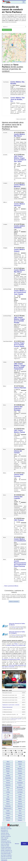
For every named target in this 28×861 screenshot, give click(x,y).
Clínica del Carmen (18, 452)
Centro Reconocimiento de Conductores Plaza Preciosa (20, 563)
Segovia (20, 808)
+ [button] (3, 35)
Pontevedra (8, 806)
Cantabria (20, 773)
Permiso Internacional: (8, 707)
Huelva (20, 785)
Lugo (8, 796)
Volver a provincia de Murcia (10, 585)
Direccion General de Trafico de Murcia (17, 624)
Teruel (20, 813)
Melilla (20, 799)
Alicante (8, 763)
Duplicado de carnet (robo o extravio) (11, 704)
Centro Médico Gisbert (19, 250)
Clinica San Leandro (18, 497)
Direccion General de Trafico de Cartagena (17, 632)
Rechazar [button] (17, 843)
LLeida (20, 794)
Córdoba (20, 778)
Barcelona (20, 768)
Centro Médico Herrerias (19, 204)
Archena (9, 750)
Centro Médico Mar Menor (19, 135)
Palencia (20, 803)
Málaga (8, 799)
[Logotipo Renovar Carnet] (14, 826)
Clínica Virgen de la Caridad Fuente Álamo (19, 344)
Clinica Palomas (20, 388)
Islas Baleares (20, 787)
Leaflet (14, 61)
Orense (8, 803)
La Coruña (20, 789)
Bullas (14, 750)
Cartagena (19, 750)
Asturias (8, 766)
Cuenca (8, 780)
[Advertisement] (14, 77)
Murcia (4, 754)
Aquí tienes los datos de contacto (17, 627)
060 (22, 637)
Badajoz (8, 768)
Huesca (8, 787)
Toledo (8, 815)
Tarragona (8, 813)
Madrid (20, 796)
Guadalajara (20, 782)
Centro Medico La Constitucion (20, 540)
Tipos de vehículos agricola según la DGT (19, 742)
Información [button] (4, 860)
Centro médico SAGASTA (19, 226)
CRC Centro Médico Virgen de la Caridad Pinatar (19, 320)
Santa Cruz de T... (8, 808)
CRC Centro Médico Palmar (19, 431)
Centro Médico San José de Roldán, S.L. (17, 99)
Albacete (20, 761)
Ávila (20, 766)
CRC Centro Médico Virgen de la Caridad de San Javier (20, 158)
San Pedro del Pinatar (18, 754)
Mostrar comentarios (14, 601)
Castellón (8, 775)
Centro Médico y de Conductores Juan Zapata (20, 292)
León (8, 794)
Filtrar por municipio (7, 29)
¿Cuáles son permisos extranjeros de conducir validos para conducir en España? (18, 736)
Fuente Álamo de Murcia (7, 752)
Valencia (20, 815)
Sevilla (8, 810)
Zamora (8, 820)
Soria (20, 810)
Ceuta (20, 775)
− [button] (3, 37)
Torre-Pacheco (5, 755)
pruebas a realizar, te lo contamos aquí (15, 645)
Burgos (8, 771)
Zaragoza (20, 820)
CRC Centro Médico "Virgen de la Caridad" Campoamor (19, 366)
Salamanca (20, 806)
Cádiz (8, 773)
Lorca (14, 752)
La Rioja (8, 792)
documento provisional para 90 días (11, 659)
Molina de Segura (21, 752)
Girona (20, 780)
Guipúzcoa (8, 785)
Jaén (8, 789)
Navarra (20, 801)
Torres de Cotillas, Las (14, 755)
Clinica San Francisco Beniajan (18, 408)
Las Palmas (20, 792)
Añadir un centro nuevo (20, 119)
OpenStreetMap (19, 61)
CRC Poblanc (19, 520)
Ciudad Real (8, 778)
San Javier (10, 754)
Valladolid (8, 817)
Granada (8, 782)
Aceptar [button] (24, 843)
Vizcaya (20, 817)
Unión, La (22, 755)
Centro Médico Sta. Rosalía (17, 82)
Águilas (4, 750)
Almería (20, 763)
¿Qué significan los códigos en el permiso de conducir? (19, 729)
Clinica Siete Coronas (18, 475)
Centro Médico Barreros (19, 185)
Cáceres (20, 771)
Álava (8, 761)
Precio (16, 643)
